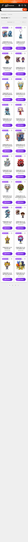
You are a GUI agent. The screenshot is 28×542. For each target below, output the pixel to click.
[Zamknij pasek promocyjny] (26, 2)
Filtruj (25, 17)
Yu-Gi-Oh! (10, 14)
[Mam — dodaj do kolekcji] (9, 28)
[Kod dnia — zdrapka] (19, 5)
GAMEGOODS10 (20, 1)
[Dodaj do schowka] (12, 28)
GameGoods (3, 14)
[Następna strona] (18, 285)
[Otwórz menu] (3, 5)
